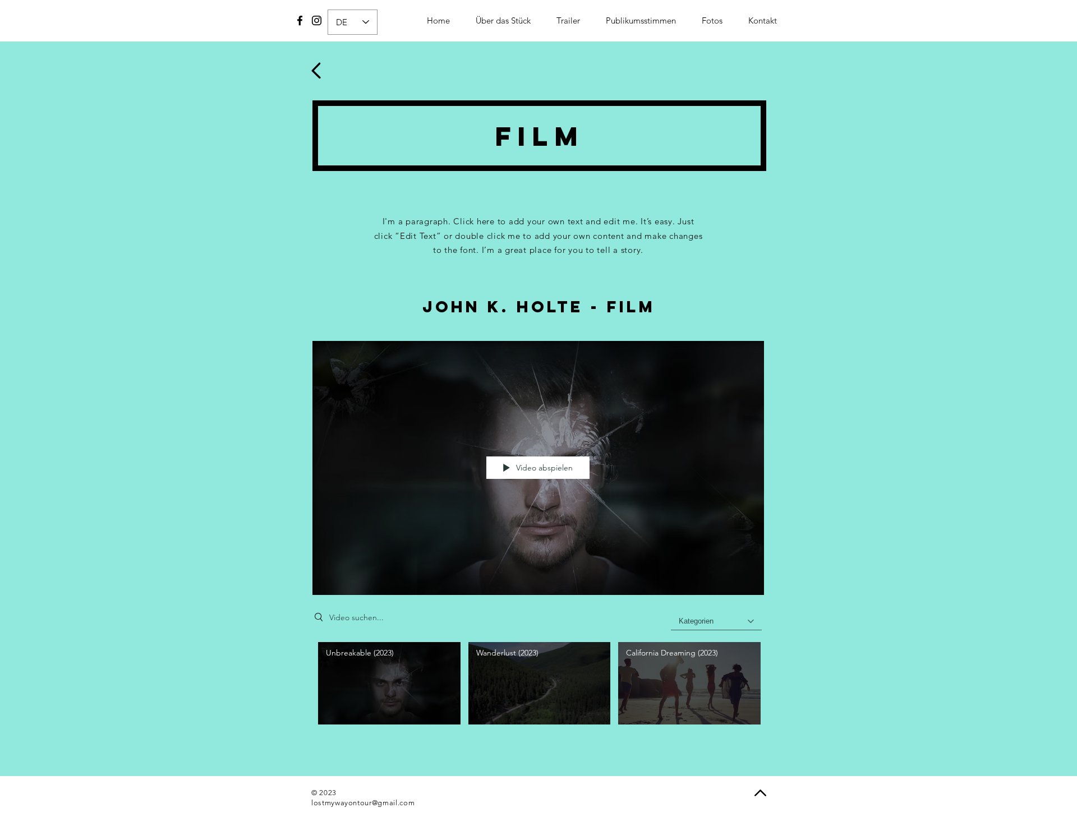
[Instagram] (316, 20)
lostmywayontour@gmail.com (363, 803)
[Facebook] (299, 20)
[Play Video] (389, 683)
